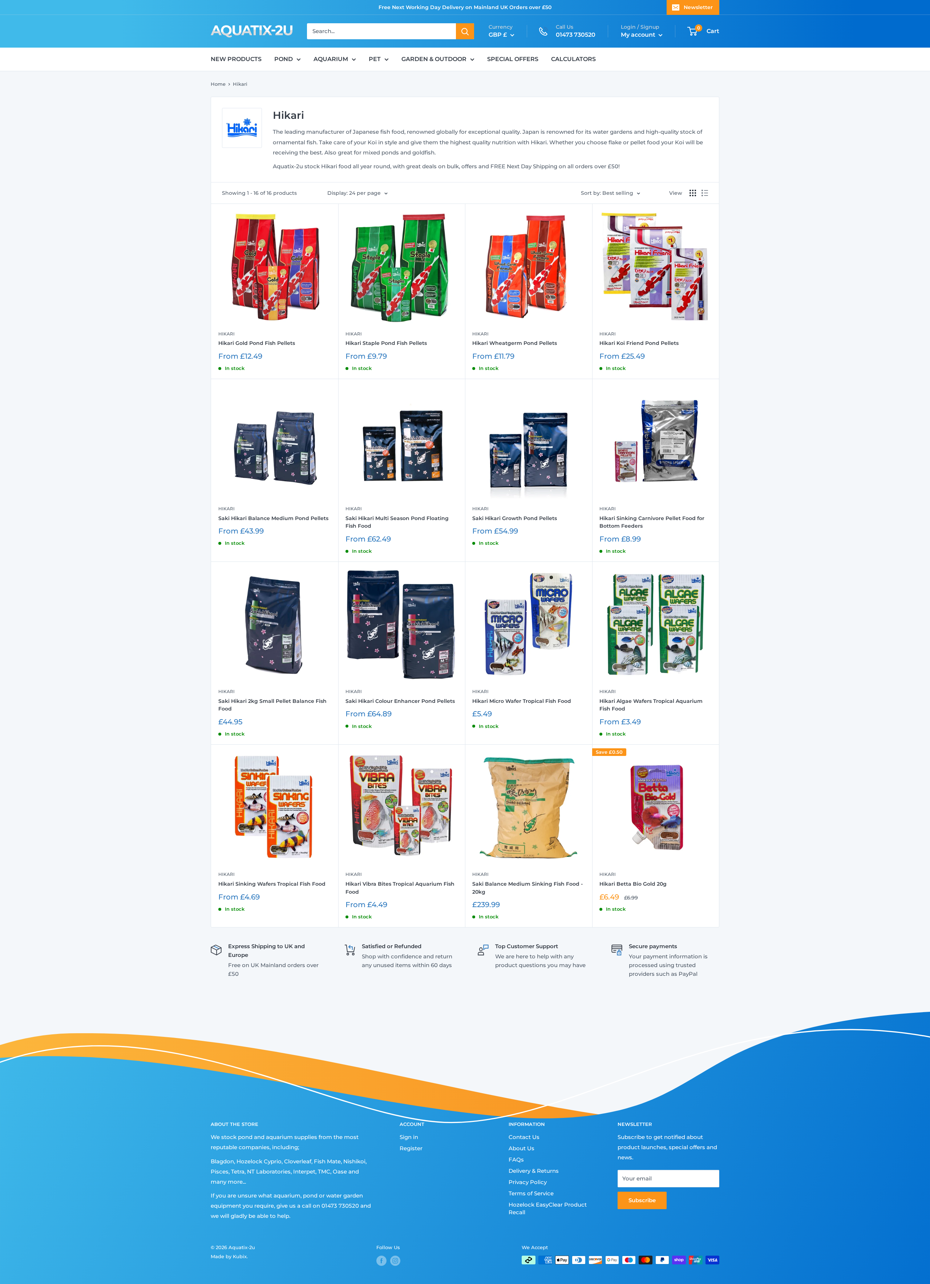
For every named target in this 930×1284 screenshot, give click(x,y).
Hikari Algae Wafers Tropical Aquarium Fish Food (651, 705)
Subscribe (642, 1200)
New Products (236, 59)
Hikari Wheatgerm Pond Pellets (514, 343)
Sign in (409, 1137)
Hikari (240, 84)
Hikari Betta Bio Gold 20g (633, 884)
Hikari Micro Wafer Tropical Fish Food (521, 701)
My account (639, 34)
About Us (521, 1148)
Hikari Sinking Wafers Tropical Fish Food (272, 884)
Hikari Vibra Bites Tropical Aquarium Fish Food (399, 888)
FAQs (516, 1159)
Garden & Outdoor (433, 59)
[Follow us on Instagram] (395, 1261)
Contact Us (524, 1137)
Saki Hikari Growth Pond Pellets (514, 518)
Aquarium (331, 59)
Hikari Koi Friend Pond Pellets (639, 343)
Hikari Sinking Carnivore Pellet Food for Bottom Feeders (651, 522)
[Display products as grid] (693, 193)
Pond (283, 59)
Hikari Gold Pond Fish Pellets (256, 343)
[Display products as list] (704, 193)
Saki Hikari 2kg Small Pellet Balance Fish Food (272, 705)
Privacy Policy (528, 1182)
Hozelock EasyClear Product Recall (548, 1208)
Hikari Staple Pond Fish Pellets (386, 343)
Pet (375, 59)
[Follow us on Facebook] (381, 1261)
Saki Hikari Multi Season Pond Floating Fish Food (397, 522)
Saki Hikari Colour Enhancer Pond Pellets (400, 701)
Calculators (573, 59)
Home (218, 84)
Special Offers (512, 59)
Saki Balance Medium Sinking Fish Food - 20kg (527, 888)
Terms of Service (531, 1193)
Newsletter (698, 7)
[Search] (465, 31)
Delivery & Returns (534, 1170)
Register (411, 1148)
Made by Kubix (229, 1256)
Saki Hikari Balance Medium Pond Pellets (273, 518)
